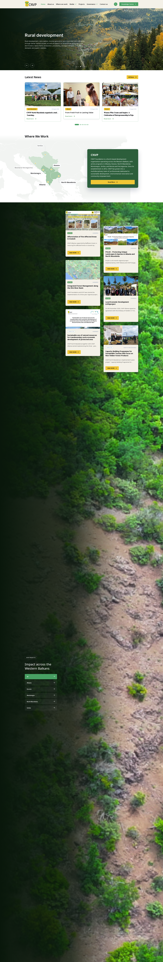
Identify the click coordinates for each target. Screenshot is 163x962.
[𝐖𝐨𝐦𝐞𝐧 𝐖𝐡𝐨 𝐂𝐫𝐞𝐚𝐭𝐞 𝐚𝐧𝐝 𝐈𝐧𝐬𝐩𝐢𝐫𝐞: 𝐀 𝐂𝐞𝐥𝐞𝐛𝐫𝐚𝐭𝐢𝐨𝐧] (120, 94)
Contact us (104, 4)
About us (50, 4)
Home (43, 4)
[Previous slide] (27, 65)
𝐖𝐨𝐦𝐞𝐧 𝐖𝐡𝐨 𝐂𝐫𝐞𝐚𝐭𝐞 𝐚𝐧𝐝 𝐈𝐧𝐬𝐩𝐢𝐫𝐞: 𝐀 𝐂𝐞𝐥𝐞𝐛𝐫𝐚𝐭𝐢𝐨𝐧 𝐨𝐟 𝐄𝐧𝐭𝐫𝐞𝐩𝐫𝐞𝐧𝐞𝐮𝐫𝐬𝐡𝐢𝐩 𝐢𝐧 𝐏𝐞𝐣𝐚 (118, 113)
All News (131, 77)
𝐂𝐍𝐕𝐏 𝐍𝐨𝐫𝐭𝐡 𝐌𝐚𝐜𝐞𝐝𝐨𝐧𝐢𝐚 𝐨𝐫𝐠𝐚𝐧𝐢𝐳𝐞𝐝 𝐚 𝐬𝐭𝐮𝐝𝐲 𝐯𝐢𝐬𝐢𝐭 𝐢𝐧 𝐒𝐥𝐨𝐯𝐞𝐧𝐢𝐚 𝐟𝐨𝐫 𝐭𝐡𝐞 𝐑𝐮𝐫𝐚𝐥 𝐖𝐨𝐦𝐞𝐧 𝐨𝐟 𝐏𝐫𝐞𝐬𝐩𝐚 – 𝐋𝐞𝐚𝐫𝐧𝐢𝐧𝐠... (43, 113)
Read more (30, 119)
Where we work (61, 4)
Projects (82, 4)
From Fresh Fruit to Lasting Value (79, 112)
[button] (115, 4)
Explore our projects (33, 56)
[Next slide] (32, 65)
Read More (111, 182)
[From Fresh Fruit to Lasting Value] (81, 94)
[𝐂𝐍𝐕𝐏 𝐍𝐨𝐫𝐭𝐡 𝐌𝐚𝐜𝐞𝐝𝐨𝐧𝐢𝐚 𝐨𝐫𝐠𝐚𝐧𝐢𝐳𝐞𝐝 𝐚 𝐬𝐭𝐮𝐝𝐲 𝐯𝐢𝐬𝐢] (43, 94)
